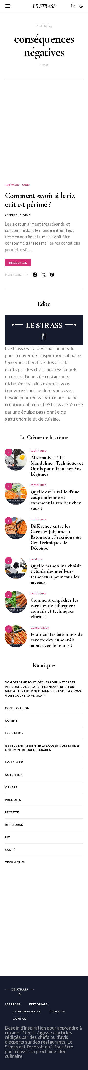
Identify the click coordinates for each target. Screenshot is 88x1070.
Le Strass (12, 1004)
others (11, 787)
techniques (38, 450)
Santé (26, 185)
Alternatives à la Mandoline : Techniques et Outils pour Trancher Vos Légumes (57, 466)
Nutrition (13, 775)
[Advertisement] (44, 137)
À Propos (57, 1011)
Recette (12, 812)
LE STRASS (44, 6)
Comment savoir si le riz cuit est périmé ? (40, 200)
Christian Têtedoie (17, 215)
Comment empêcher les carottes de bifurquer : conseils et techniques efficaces (54, 608)
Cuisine (11, 720)
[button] (81, 6)
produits (36, 559)
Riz (7, 837)
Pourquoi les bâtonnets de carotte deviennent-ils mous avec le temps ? (57, 640)
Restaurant (15, 825)
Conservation (40, 627)
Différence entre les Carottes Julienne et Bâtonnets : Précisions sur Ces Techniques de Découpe (56, 537)
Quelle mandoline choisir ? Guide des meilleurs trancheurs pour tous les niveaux (56, 574)
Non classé (14, 762)
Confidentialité (27, 1011)
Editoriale (38, 1004)
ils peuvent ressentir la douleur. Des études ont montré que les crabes (42, 748)
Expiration (12, 185)
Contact (20, 1018)
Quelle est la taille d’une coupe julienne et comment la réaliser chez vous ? (56, 500)
